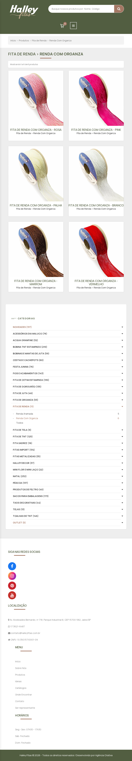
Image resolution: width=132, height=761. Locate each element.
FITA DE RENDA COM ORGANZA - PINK (96, 130)
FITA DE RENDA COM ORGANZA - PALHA (36, 205)
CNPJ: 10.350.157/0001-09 (24, 639)
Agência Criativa (104, 755)
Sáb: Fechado (22, 736)
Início (13, 40)
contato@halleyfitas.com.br (25, 633)
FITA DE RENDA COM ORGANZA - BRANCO (96, 205)
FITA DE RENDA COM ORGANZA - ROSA (35, 130)
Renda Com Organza (60, 40)
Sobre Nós (20, 668)
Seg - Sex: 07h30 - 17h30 (28, 729)
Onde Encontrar (23, 694)
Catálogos (20, 687)
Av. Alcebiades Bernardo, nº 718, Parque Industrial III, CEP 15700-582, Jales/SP (50, 619)
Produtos (24, 40)
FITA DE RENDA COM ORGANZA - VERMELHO (96, 282)
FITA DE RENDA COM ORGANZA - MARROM (35, 282)
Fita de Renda (39, 40)
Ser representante (25, 707)
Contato (19, 701)
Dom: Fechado (23, 742)
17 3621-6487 (17, 626)
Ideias (18, 681)
